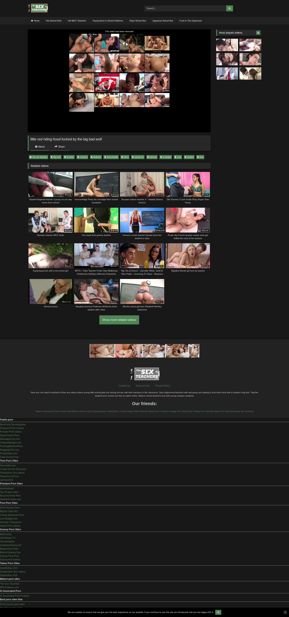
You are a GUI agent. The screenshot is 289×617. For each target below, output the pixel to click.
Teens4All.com (8, 465)
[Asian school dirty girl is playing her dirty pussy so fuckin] (227, 73)
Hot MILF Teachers (77, 20)
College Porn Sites (221, 411)
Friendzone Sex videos (12, 472)
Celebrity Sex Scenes (242, 411)
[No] (285, 612)
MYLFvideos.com (9, 587)
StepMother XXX (9, 568)
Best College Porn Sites (176, 411)
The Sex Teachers (9, 583)
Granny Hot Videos (10, 559)
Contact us (124, 385)
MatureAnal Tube (9, 548)
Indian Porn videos (10, 526)
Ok (218, 612)
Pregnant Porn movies (12, 428)
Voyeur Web (106, 411)
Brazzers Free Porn (10, 495)
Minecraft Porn (80, 411)
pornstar (153, 157)
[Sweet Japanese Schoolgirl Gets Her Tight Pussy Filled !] (250, 45)
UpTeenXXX (6, 480)
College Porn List (154, 411)
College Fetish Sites (135, 411)
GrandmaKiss (7, 541)
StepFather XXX (8, 575)
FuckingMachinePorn (11, 446)
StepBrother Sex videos (12, 571)
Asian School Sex (137, 20)
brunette (70, 157)
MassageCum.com (10, 439)
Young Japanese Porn (12, 515)
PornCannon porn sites (12, 604)
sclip (179, 157)
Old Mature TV (8, 538)
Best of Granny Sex (10, 552)
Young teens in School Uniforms (108, 20)
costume (83, 157)
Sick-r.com (119, 411)
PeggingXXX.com (9, 450)
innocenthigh (112, 157)
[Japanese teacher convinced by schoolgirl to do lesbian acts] (250, 73)
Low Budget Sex (9, 518)
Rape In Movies (43, 411)
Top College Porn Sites (199, 411)
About (41, 146)
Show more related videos (119, 319)
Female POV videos (11, 431)
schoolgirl (167, 157)
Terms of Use (143, 385)
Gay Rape (94, 411)
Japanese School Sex (162, 20)
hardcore (97, 157)
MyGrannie (6, 534)
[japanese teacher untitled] (227, 45)
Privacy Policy (162, 385)
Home (37, 20)
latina (126, 157)
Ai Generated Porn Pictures (14, 596)
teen (201, 157)
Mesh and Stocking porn (13, 424)
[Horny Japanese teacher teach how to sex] (250, 59)
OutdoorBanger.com (10, 442)
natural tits (139, 157)
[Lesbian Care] (227, 59)
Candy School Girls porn (13, 469)
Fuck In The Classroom (191, 20)
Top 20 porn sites (9, 492)
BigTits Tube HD (9, 511)
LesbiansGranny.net (10, 545)
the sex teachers (40, 157)
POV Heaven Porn (10, 507)
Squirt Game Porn (9, 435)
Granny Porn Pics (9, 556)
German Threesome (10, 522)
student (190, 157)
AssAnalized (7, 488)
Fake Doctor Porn (9, 457)
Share (61, 146)
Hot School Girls (53, 20)
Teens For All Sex (9, 476)
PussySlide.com (8, 453)
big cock (57, 157)
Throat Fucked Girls (62, 411)
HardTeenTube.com (10, 499)
